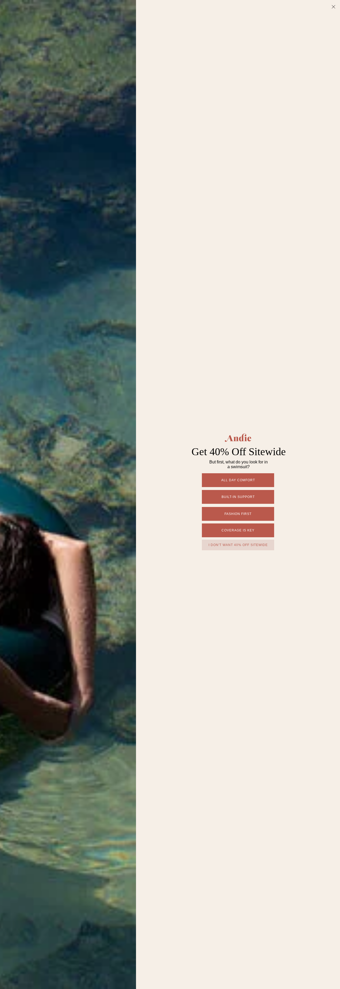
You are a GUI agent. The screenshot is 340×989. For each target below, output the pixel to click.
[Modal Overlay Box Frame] (170, 494)
